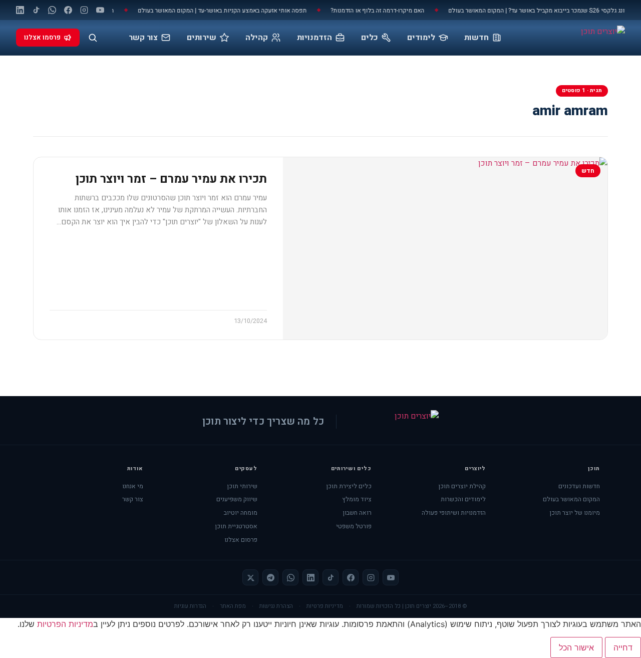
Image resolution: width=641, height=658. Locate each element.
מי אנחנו (132, 486)
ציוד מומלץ (357, 499)
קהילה (256, 38)
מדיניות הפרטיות (65, 624)
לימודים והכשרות (463, 499)
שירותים (201, 38)
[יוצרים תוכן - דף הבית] (577, 38)
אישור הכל (576, 647)
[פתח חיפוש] (93, 38)
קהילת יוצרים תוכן (462, 486)
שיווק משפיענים (236, 499)
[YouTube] (100, 10)
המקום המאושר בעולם (571, 499)
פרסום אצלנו (240, 539)
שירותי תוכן (242, 486)
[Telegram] (270, 577)
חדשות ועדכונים (579, 486)
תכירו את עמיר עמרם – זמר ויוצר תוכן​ (171, 179)
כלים (369, 38)
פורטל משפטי (354, 526)
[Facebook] (68, 10)
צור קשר (143, 38)
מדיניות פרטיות (324, 606)
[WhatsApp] (52, 10)
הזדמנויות (314, 38)
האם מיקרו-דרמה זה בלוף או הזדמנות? (384, 10)
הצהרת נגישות (276, 606)
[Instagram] (84, 10)
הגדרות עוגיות (190, 606)
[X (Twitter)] (250, 577)
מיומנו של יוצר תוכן (574, 512)
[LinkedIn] (20, 10)
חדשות (476, 38)
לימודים (421, 38)
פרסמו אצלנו (42, 37)
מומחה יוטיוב (240, 512)
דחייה (622, 647)
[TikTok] (36, 10)
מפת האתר (233, 606)
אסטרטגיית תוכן (236, 526)
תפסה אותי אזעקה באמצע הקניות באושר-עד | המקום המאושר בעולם (229, 10)
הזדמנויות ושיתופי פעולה (454, 512)
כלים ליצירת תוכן (349, 486)
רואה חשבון (357, 512)
